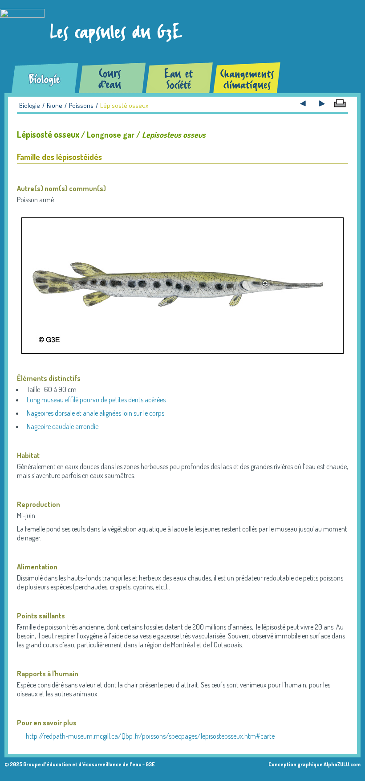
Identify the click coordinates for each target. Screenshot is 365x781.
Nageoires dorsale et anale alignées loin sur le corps (95, 413)
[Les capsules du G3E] (95, 31)
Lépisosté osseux (124, 105)
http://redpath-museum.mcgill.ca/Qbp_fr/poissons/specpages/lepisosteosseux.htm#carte (150, 736)
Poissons (81, 105)
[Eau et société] (179, 77)
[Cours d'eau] (112, 77)
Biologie (29, 105)
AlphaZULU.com (342, 764)
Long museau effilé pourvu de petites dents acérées (96, 399)
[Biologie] (45, 77)
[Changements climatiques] (246, 77)
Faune (54, 105)
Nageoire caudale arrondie (62, 426)
